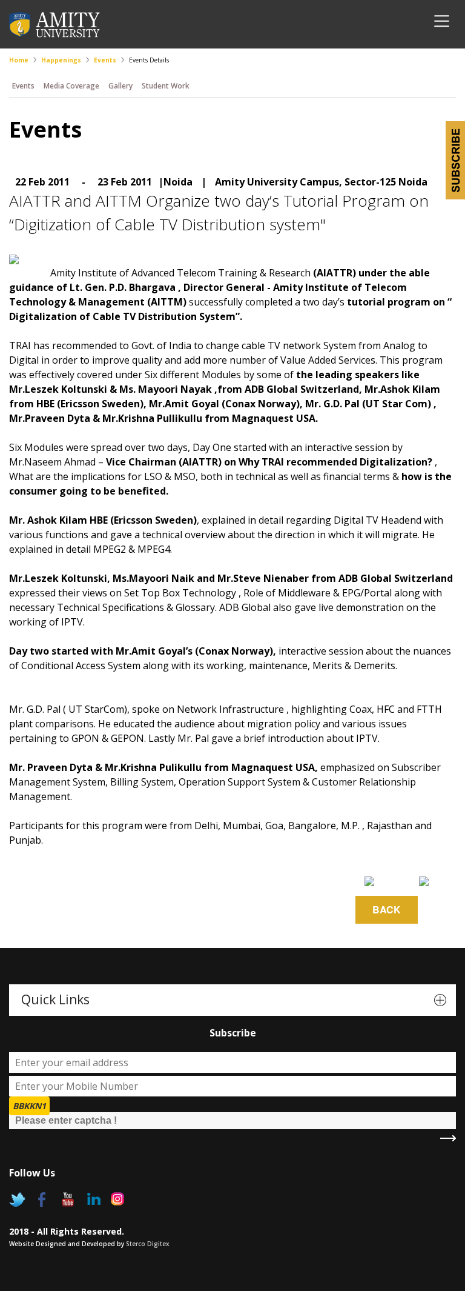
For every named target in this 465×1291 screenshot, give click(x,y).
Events (105, 60)
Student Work (166, 86)
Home (18, 60)
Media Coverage (71, 86)
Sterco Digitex (148, 1243)
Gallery (120, 86)
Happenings (61, 60)
